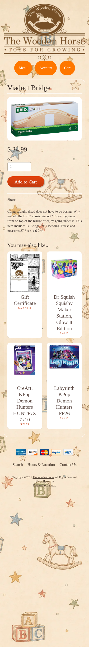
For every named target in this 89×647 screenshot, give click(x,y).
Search (18, 465)
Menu (23, 68)
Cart (67, 68)
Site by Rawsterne (44, 481)
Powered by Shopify (44, 485)
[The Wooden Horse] (44, 58)
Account (45, 68)
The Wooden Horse (43, 477)
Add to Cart (25, 181)
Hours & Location (41, 465)
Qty (9, 160)
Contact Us (68, 465)
